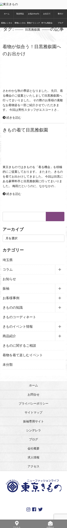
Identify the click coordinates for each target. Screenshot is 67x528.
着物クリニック (33, 23)
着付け (60, 14)
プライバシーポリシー (33, 403)
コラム (8, 269)
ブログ (60, 23)
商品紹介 (9, 336)
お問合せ (33, 394)
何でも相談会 (46, 23)
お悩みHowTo (33, 14)
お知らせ (9, 279)
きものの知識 (13, 307)
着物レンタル (20, 23)
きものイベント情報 (18, 326)
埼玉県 (8, 260)
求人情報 (33, 457)
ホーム (6, 14)
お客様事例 (11, 298)
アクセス (33, 466)
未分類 (8, 364)
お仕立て (47, 14)
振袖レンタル (6, 23)
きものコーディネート (19, 317)
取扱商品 (20, 14)
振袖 (6, 288)
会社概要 (33, 448)
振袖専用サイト (33, 421)
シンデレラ (33, 430)
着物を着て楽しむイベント (23, 355)
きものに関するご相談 (19, 345)
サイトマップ (33, 412)
